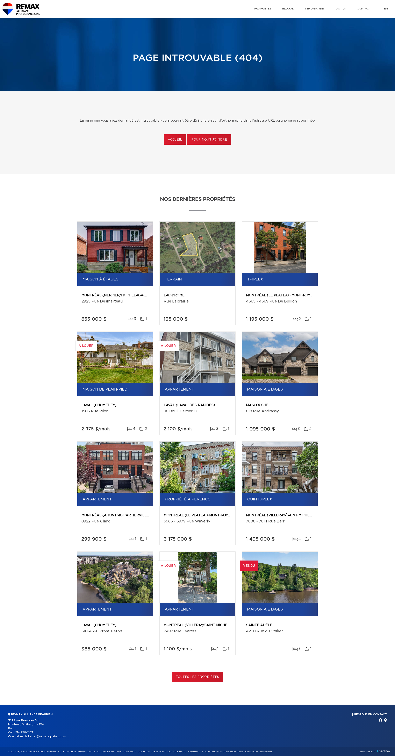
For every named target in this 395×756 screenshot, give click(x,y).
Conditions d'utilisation (220, 752)
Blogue (288, 8)
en (386, 8)
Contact (364, 8)
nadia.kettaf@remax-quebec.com (43, 736)
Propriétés (262, 8)
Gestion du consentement (255, 752)
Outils (341, 8)
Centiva (383, 751)
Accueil (175, 139)
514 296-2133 (24, 732)
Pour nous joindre (209, 139)
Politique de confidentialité (185, 752)
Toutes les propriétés (197, 677)
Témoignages (315, 8)
